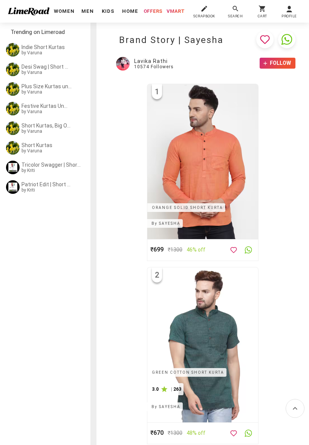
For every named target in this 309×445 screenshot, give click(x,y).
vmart (176, 11)
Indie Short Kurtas (43, 47)
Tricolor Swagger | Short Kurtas (51, 165)
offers (153, 11)
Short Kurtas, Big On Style (46, 126)
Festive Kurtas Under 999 (45, 106)
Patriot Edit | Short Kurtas (46, 184)
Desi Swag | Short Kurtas (45, 67)
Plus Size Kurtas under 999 (47, 86)
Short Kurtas (36, 145)
